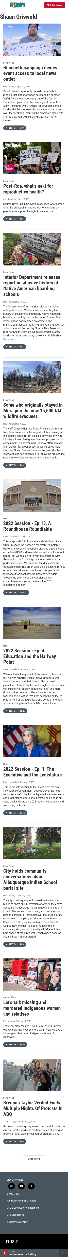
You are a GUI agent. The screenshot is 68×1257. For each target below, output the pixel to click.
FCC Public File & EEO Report (21, 1201)
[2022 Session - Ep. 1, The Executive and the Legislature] (32, 741)
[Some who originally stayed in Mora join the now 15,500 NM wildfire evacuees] (32, 377)
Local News (8, 62)
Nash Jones (8, 86)
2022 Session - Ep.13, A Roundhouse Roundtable (27, 526)
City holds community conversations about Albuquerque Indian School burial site (30, 879)
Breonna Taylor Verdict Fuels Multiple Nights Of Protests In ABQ (33, 1108)
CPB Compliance (15, 1215)
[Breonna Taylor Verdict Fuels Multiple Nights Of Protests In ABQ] (32, 1075)
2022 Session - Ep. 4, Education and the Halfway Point (29, 656)
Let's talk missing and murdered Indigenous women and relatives (32, 1008)
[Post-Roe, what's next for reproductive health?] (32, 158)
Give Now (56, 4)
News (5, 518)
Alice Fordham (10, 199)
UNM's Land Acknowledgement (23, 1208)
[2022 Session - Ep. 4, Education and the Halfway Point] (32, 623)
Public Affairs (9, 997)
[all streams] (63, 1253)
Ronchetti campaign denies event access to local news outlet (30, 73)
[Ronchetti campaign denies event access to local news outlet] (32, 40)
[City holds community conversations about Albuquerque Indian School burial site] (32, 843)
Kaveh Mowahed (11, 536)
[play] (5, 1253)
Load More (34, 1158)
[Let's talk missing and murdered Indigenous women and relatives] (32, 974)
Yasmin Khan (9, 1121)
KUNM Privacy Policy (17, 1222)
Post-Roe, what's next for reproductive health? (28, 189)
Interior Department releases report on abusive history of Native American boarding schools (31, 285)
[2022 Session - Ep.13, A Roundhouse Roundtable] (32, 495)
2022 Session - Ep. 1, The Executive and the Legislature (32, 772)
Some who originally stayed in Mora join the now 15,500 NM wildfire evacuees (33, 410)
